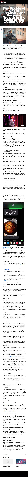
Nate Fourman (6, 269)
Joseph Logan (6, 111)
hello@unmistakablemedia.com (9, 411)
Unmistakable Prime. (7, 404)
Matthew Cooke (12, 356)
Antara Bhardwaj (6, 247)
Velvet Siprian (22, 264)
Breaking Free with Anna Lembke (21, 463)
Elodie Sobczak (6, 280)
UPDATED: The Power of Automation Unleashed (8, 463)
